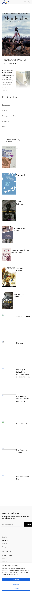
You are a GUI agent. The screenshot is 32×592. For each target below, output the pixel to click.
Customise (16, 584)
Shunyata (19, 343)
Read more (6, 90)
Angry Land (20, 175)
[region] (16, 577)
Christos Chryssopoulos (9, 63)
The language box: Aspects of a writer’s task (22, 399)
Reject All (16, 588)
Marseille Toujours (23, 316)
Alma (18, 148)
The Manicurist (21, 423)
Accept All (16, 579)
